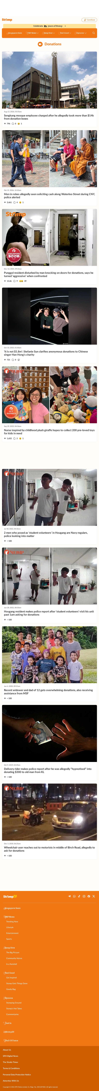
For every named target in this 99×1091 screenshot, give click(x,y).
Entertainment (12, 933)
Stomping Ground (13, 1003)
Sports (9, 939)
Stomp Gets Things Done (16, 983)
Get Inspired (11, 978)
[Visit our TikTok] (79, 896)
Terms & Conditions (11, 1068)
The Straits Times (10, 1062)
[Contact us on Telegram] (69, 896)
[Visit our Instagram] (84, 896)
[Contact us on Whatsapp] (74, 896)
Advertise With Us (11, 1081)
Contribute (91, 20)
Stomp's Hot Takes (14, 1009)
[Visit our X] (93, 896)
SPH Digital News (10, 1056)
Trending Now (12, 922)
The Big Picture (12, 953)
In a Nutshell (11, 964)
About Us (7, 1050)
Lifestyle (9, 927)
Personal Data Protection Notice (17, 1075)
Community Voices (14, 958)
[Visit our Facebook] (88, 896)
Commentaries (12, 1014)
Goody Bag (11, 989)
